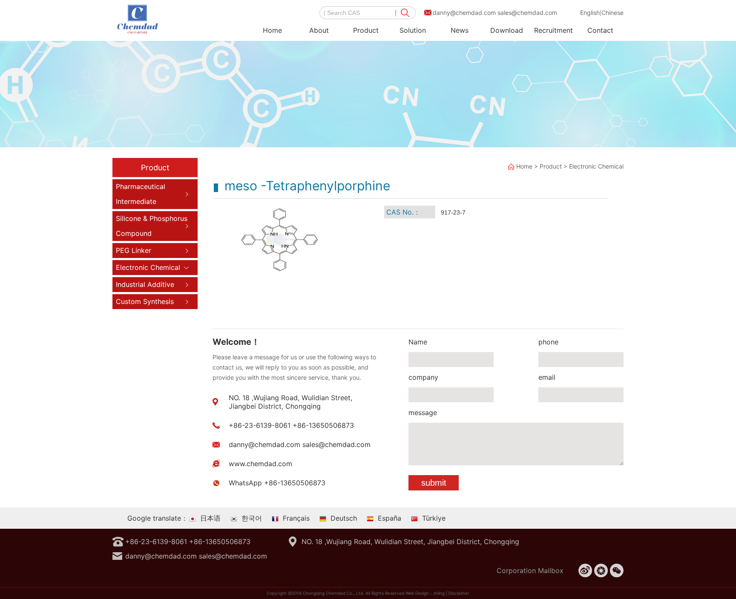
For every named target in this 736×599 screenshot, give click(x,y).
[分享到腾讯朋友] (601, 570)
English (590, 12)
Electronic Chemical (596, 166)
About (319, 30)
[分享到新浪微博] (585, 570)
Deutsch (344, 518)
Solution (413, 30)
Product (366, 30)
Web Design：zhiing (425, 593)
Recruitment (553, 30)
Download (506, 30)
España (389, 518)
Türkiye (434, 518)
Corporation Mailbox (530, 570)
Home (272, 30)
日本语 (210, 518)
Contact (600, 30)
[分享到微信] (617, 570)
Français (296, 518)
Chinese (612, 12)
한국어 (252, 518)
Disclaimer (458, 593)
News (460, 30)
